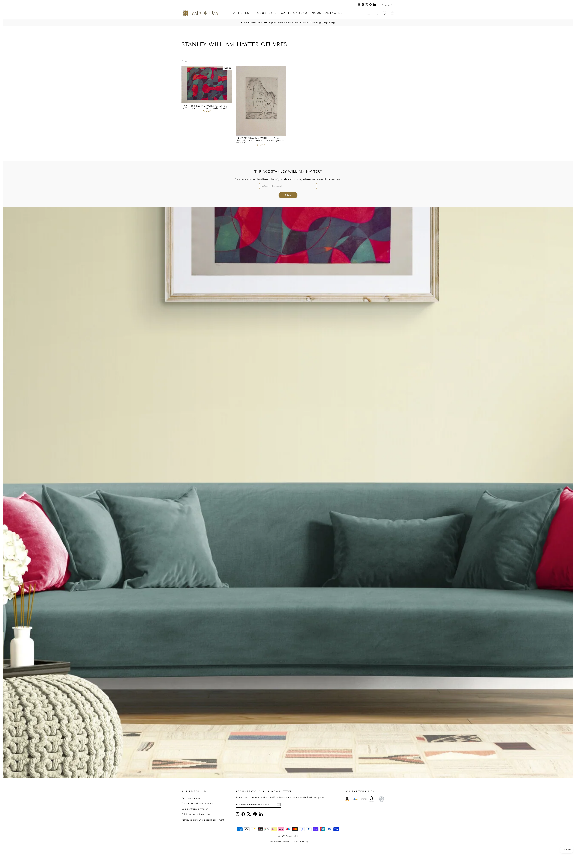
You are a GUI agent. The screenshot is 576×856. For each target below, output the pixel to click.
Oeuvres (265, 13)
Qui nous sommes (191, 798)
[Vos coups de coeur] (384, 13)
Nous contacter (327, 13)
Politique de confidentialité (196, 814)
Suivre (288, 195)
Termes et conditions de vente (197, 803)
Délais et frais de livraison (195, 808)
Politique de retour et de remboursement (203, 819)
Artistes (241, 13)
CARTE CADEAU (294, 13)
